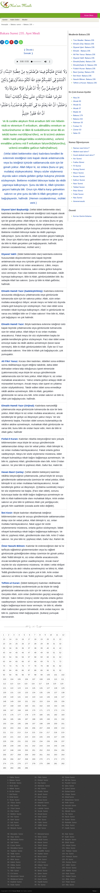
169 (26, 710)
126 (41, 688)
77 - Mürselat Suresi (42, 834)
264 (62, 755)
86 (23, 670)
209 (55, 728)
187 (26, 719)
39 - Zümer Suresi (68, 777)
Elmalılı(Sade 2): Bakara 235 (85, 65)
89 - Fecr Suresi (40, 868)
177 (19, 715)
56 (23, 657)
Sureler (5, 20)
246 (62, 746)
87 (29, 670)
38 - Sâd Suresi (40, 828)
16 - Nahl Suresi (13, 820)
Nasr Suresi (78, 183)
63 (4, 661)
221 (11, 737)
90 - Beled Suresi (41, 871)
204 (19, 728)
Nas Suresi (77, 198)
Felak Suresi (78, 194)
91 (54, 670)
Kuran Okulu (88, 15)
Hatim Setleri (14, 20)
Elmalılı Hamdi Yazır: (12, 324)
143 (33, 697)
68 (35, 661)
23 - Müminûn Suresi (42, 786)
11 (57, 635)
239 (11, 746)
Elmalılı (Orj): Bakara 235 (83, 44)
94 (10, 675)
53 (4, 657)
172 (48, 710)
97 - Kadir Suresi (68, 837)
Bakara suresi (16, 24)
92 (60, 670)
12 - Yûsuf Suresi (13, 808)
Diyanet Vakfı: (9, 254)
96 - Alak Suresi (67, 834)
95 (16, 675)
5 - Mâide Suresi (13, 788)
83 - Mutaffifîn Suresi (42, 851)
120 (61, 684)
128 (55, 688)
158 (11, 706)
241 (26, 746)
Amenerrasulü (79, 201)
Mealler (24, 20)
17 (29, 639)
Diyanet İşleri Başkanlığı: (15, 209)
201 (62, 724)
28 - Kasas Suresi (41, 800)
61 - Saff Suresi (13, 842)
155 (55, 701)
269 (33, 759)
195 (19, 724)
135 (41, 692)
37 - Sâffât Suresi (41, 825)
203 (11, 728)
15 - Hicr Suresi (13, 817)
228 (62, 737)
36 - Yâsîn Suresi (41, 822)
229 (4, 741)
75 (16, 666)
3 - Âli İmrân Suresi (14, 783)
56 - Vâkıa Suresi (68, 825)
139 (4, 697)
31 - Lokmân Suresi (42, 808)
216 (40, 732)
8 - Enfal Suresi (12, 797)
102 (62, 675)
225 (41, 737)
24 (10, 644)
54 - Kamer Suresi (68, 820)
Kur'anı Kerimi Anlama (82, 216)
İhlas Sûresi (78, 191)
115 (25, 684)
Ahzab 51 (77, 105)
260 (33, 755)
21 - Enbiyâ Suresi (41, 780)
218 (55, 732)
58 (35, 657)
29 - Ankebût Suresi (42, 803)
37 (29, 648)
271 (48, 759)
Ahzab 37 (77, 108)
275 (11, 763)
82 (60, 666)
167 (11, 710)
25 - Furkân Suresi (41, 791)
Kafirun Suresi (79, 180)
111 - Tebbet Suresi (69, 876)
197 (33, 724)
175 (4, 715)
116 (33, 684)
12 (63, 635)
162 (41, 706)
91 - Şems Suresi (41, 873)
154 (48, 701)
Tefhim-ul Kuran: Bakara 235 (85, 83)
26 (23, 644)
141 (19, 697)
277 (26, 763)
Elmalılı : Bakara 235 (81, 51)
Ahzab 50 (77, 101)
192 (62, 719)
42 (60, 648)
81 (54, 666)
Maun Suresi (78, 173)
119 (54, 684)
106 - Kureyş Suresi (69, 862)
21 (54, 639)
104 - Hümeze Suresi (69, 856)
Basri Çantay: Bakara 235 (83, 72)
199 (48, 724)
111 (62, 679)
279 (41, 763)
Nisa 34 (76, 98)
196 (26, 724)
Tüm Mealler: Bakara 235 (83, 40)
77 (29, 666)
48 (35, 653)
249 (19, 750)
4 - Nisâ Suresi (12, 786)
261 (41, 755)
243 (41, 746)
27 (29, 644)
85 (16, 670)
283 (4, 768)
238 (4, 746)
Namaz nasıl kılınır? (81, 148)
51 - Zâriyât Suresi (68, 811)
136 (48, 692)
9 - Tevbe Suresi (13, 800)
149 (11, 701)
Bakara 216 (78, 119)
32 (60, 644)
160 (26, 706)
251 (33, 750)
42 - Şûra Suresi (68, 786)
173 (55, 710)
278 (33, 763)
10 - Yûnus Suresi (13, 803)
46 (23, 653)
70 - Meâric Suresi (14, 868)
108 (41, 679)
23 (4, 644)
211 (4, 732)
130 (4, 692)
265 (4, 759)
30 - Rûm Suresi (40, 805)
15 (16, 639)
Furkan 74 (77, 126)
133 (26, 692)
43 (4, 653)
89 (41, 670)
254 (55, 750)
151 (26, 701)
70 (48, 661)
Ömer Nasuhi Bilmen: (13, 546)
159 (19, 706)
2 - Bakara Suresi (13, 780)
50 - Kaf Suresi (67, 808)
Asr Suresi (77, 159)
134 (33, 692)
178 (26, 715)
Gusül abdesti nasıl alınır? (84, 155)
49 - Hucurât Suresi (69, 805)
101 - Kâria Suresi (68, 848)
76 (23, 666)
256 (4, 755)
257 (11, 755)
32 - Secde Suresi (41, 811)
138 (62, 692)
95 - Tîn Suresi (40, 885)
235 (48, 741)
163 (48, 706)
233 (33, 741)
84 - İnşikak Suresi (41, 854)
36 (23, 648)
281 (55, 763)
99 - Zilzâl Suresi (68, 842)
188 (33, 719)
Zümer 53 (77, 130)
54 (10, 657)
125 (33, 688)
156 (62, 701)
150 (19, 701)
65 (16, 661)
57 (29, 657)
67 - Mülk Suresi (13, 859)
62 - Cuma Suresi (13, 845)
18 (35, 639)
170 (33, 710)
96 (23, 675)
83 (4, 670)
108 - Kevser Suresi (69, 868)
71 (54, 661)
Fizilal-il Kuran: (9, 439)
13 (4, 639)
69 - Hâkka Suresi (13, 865)
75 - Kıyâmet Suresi (14, 882)
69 (41, 661)
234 (41, 741)
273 (62, 759)
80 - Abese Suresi (41, 842)
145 (48, 697)
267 (19, 759)
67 (29, 661)
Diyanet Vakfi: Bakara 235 (83, 58)
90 (48, 670)
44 (10, 653)
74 (10, 666)
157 (4, 706)
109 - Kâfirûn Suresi (69, 871)
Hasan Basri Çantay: (12, 472)
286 (26, 768)
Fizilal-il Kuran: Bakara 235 (84, 68)
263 (55, 755)
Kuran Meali (16, 891)
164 (55, 706)
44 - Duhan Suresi (68, 791)
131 (11, 692)
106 (26, 679)
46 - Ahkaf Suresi (68, 797)
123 (19, 688)
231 (19, 741)
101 (55, 675)
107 (33, 679)
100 (48, 675)
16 (23, 639)
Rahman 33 (78, 122)
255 (62, 750)
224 (33, 737)
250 (26, 750)
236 (55, 741)
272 (55, 759)
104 (11, 679)
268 (26, 759)
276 (19, 763)
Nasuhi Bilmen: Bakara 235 (84, 79)
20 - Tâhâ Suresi (41, 777)
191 (55, 719)
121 (4, 688)
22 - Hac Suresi (40, 783)
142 (26, 697)
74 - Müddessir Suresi (15, 879)
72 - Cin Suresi (12, 873)
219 (62, 732)
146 (55, 697)
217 (48, 732)
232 (26, 741)
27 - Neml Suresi (41, 797)
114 (18, 684)
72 (60, 661)
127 (48, 688)
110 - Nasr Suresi (68, 873)
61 (54, 657)
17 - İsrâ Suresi (12, 822)
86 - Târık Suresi (41, 859)
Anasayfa (4, 24)
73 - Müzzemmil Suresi (15, 876)
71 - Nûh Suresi (13, 871)
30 (48, 644)
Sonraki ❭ (28, 53)
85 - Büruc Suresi (41, 856)
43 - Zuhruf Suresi (68, 788)
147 (62, 697)
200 (55, 724)
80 (48, 666)
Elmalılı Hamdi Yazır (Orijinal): (18, 405)
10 (51, 635)
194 (11, 724)
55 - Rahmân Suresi (69, 822)
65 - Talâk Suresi (13, 854)
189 (41, 719)
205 (26, 728)
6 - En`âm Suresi (13, 791)
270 (41, 759)
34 (10, 648)
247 (4, 750)
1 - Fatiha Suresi (13, 777)
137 (55, 692)
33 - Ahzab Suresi (41, 814)
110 (55, 679)
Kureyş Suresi (79, 169)
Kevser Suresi (79, 176)
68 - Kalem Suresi (13, 862)
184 (4, 719)
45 (16, 653)
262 (48, 755)
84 (10, 670)
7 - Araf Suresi (12, 794)
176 (11, 715)
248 (11, 750)
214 (26, 732)
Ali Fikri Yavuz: (9, 361)
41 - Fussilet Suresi (69, 783)
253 (48, 750)
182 (55, 715)
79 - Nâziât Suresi (41, 840)
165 (62, 706)
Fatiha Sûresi (78, 162)
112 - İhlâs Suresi (68, 879)
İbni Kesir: (7, 512)
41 (54, 648)
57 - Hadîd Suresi (68, 828)
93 (4, 675)
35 (16, 648)
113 (11, 684)
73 (4, 666)
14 (10, 639)
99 (41, 675)
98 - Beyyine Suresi (69, 840)
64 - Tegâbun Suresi (14, 851)
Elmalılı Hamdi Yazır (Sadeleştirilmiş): (22, 291)
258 (19, 755)
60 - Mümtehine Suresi (15, 840)
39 (41, 648)
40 (48, 648)
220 (4, 737)
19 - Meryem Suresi (14, 828)
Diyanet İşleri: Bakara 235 (83, 47)
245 (55, 746)
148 (4, 701)
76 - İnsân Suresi (13, 885)
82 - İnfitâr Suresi (41, 848)
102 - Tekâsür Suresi (69, 851)
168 (19, 710)
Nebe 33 (76, 133)
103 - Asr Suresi (68, 854)
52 (60, 653)
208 (48, 728)
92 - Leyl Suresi (40, 876)
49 (41, 653)
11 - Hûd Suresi (13, 805)
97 (29, 675)
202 (4, 728)
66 (23, 661)
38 (35, 648)
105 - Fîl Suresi (67, 859)
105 (19, 679)
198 (41, 724)
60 (48, 657)
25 (16, 644)
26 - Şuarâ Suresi (41, 794)
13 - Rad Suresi (13, 811)
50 (48, 653)
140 (11, 697)
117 (40, 684)
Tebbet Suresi (79, 187)
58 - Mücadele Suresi (15, 834)
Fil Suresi (77, 166)
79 (41, 666)
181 (48, 715)
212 (11, 732)
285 (19, 768)
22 (60, 639)
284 (11, 768)
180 (41, 715)
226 (48, 737)
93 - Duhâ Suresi (41, 879)
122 (11, 688)
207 (41, 728)
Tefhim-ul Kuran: (10, 583)
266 (11, 759)
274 (4, 763)
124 (26, 688)
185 (11, 719)
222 (19, 737)
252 (41, 750)
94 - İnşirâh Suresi (41, 882)
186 (19, 719)
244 (48, 746)
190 (48, 719)
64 (10, 661)
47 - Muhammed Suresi (70, 800)
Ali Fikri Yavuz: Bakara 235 (84, 54)
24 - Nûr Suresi (40, 788)
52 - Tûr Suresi (67, 814)
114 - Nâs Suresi (68, 885)
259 (26, 755)
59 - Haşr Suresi (13, 837)
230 (11, 741)
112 (4, 684)
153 (41, 701)
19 (41, 639)
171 (41, 710)
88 (35, 670)
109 (48, 679)
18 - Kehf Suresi (13, 825)
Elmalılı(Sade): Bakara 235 (84, 61)
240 (19, 746)
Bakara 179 (78, 115)
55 (16, 657)
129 (62, 688)
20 (48, 639)
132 (19, 692)
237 (62, 741)
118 (47, 684)
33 (4, 648)
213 (19, 732)
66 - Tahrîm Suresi (14, 856)
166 (4, 710)
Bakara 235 (28, 24)
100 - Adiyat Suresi (69, 845)
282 (62, 763)
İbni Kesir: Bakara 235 (82, 76)
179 (33, 715)
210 (62, 728)
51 (54, 653)
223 (26, 737)
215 (33, 732)
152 (33, 701)
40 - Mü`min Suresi (69, 780)
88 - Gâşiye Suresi (41, 865)
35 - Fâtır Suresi (40, 820)
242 (33, 746)
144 (41, 697)
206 (33, 728)
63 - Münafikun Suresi (15, 848)
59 (41, 657)
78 (35, 666)
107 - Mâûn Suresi (68, 865)
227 (55, 737)
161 (33, 706)
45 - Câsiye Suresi (68, 794)
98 (35, 675)
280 (48, 763)
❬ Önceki (28, 50)
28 (35, 644)
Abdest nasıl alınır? (81, 151)
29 (41, 644)
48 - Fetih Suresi (68, 803)
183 (62, 715)
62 (60, 657)
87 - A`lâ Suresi (40, 862)
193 (4, 724)
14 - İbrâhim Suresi (14, 814)
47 (29, 653)
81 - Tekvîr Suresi (41, 845)
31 (54, 644)
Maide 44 (77, 112)
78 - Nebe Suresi (41, 837)
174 (62, 710)
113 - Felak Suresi (68, 882)
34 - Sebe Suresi (41, 817)
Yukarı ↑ (95, 891)
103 (4, 679)
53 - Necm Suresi (68, 817)
